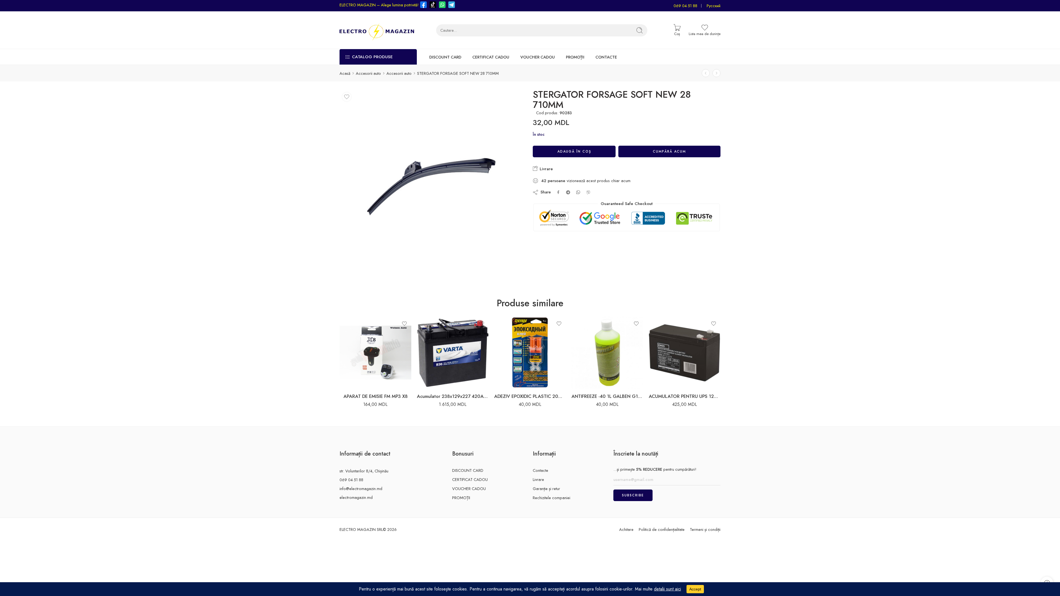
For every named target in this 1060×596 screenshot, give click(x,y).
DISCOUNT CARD (445, 57)
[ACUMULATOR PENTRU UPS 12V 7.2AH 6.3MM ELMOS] (684, 353)
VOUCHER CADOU (537, 57)
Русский (713, 6)
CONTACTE (606, 57)
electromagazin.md (356, 497)
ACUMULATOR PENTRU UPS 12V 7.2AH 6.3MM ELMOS (684, 396)
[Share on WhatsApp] (578, 192)
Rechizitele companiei (551, 498)
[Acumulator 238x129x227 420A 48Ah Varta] (453, 353)
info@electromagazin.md (361, 488)
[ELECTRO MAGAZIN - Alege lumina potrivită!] (377, 30)
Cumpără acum (669, 151)
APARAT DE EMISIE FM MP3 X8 (375, 396)
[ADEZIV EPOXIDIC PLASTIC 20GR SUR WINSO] (530, 353)
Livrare (545, 169)
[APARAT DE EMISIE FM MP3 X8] (375, 353)
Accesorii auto (368, 73)
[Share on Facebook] (558, 192)
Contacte (540, 470)
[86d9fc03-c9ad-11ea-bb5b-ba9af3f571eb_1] (431, 181)
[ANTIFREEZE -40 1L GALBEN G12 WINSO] (607, 353)
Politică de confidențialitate (662, 529)
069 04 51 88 (685, 6)
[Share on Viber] (588, 192)
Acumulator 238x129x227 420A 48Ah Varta (453, 396)
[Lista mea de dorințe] (346, 96)
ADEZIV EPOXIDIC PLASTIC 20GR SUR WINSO (530, 396)
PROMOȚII (575, 57)
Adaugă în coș (574, 151)
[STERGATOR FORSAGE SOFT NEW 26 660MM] (706, 73)
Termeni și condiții (705, 529)
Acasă (345, 73)
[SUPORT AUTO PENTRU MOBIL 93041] (716, 73)
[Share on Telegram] (568, 192)
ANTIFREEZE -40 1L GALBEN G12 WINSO (607, 396)
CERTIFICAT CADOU (490, 57)
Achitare (626, 529)
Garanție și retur (546, 488)
